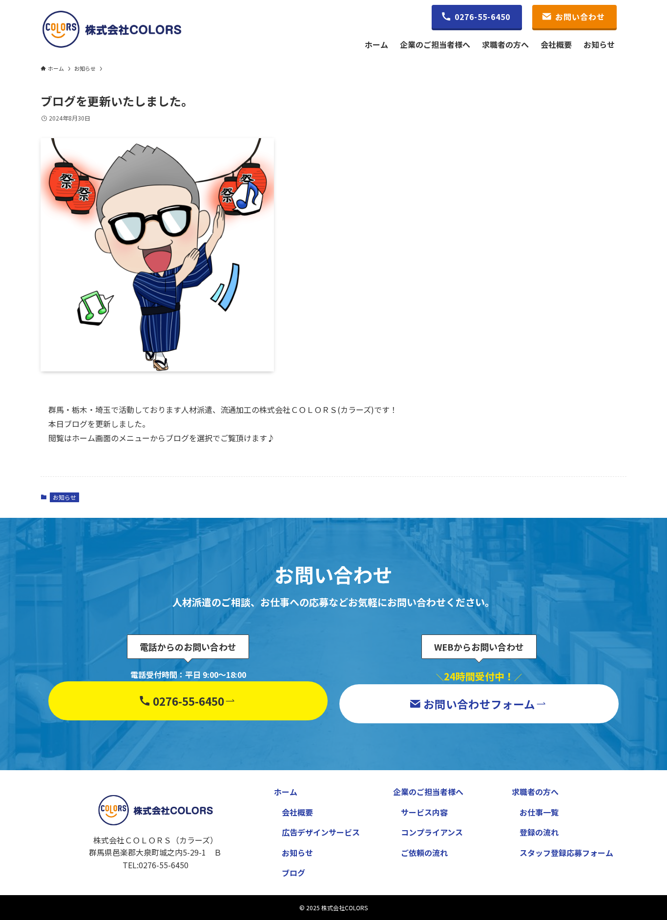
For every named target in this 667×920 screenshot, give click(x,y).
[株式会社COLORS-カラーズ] (112, 29)
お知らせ (64, 497)
